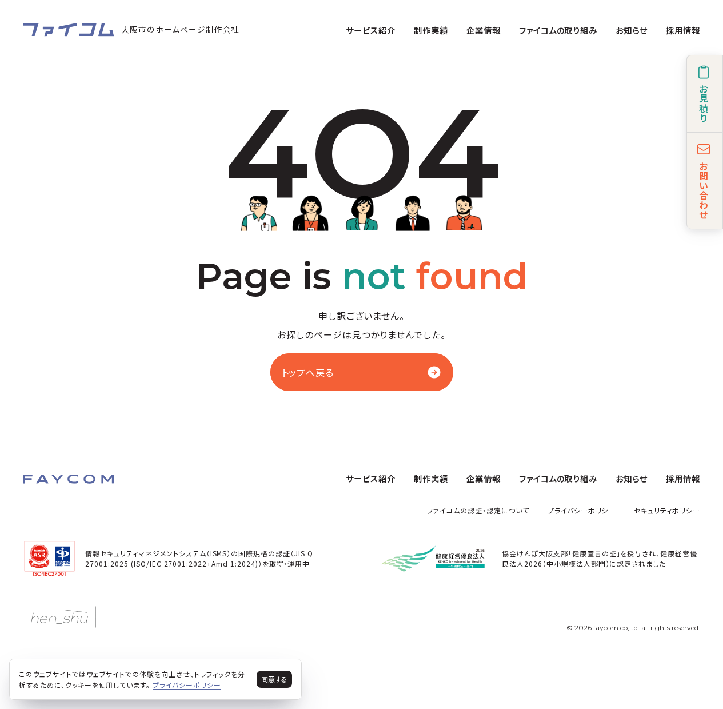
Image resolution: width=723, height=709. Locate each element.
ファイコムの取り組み (558, 30)
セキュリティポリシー (667, 510)
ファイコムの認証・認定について (478, 510)
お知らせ (632, 30)
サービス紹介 (371, 30)
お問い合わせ (703, 190)
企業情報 (483, 30)
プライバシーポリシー (582, 510)
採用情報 (683, 30)
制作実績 (431, 30)
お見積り (703, 103)
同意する (274, 679)
